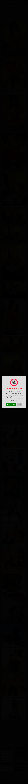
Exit (20, 404)
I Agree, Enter (11, 404)
